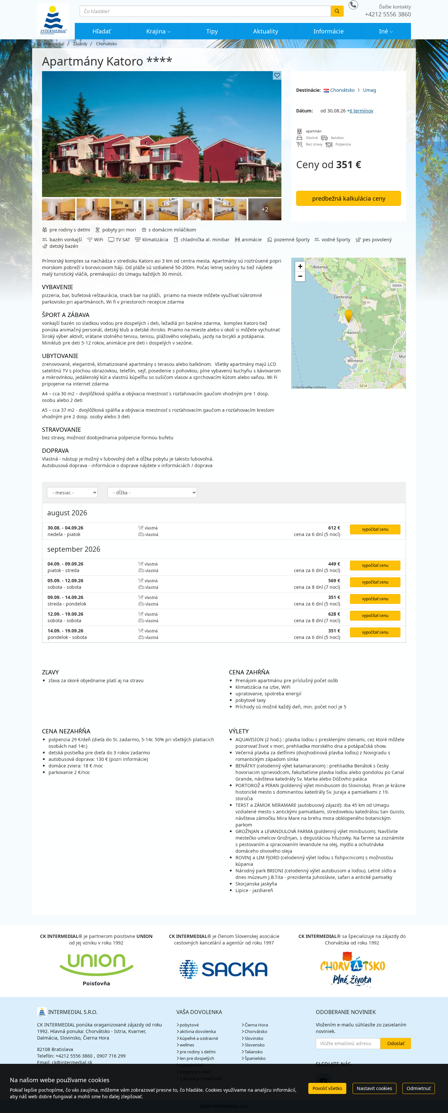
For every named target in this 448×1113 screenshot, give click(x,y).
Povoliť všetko (327, 1088)
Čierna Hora (256, 1025)
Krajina (156, 31)
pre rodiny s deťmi (197, 1052)
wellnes (187, 1045)
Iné (383, 31)
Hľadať (101, 31)
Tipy (212, 31)
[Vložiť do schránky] (277, 75)
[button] (348, 315)
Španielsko (255, 1058)
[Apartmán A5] (161, 209)
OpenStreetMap (304, 387)
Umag (369, 90)
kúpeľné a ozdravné (199, 1038)
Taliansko (254, 1052)
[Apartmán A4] (58, 209)
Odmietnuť (419, 1088)
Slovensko (255, 1045)
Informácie (329, 31)
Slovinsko (254, 1038)
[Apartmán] (161, 134)
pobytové (189, 1025)
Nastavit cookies (374, 1088)
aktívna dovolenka (198, 1031)
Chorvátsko (342, 90)
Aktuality (265, 31)
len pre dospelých (197, 1058)
